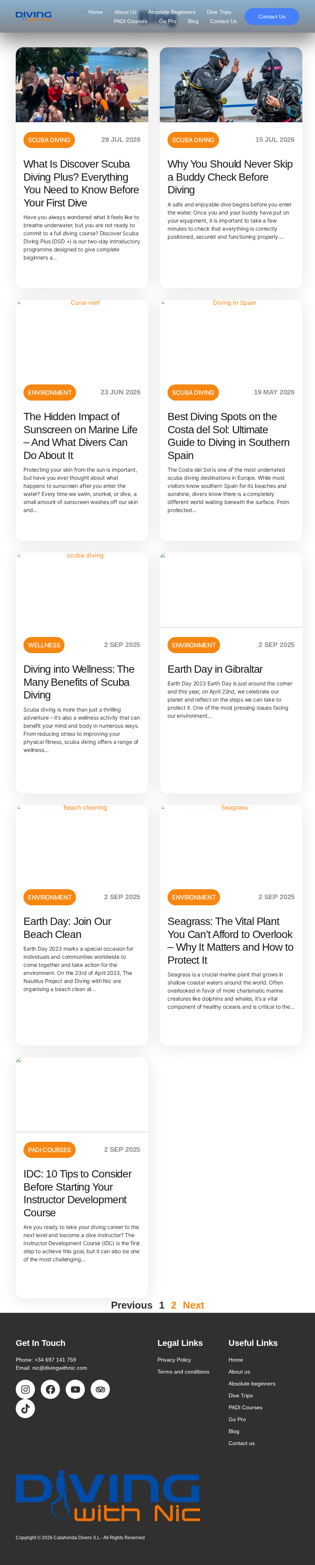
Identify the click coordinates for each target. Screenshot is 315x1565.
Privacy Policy (174, 1360)
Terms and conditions (183, 1372)
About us (125, 12)
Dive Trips (219, 12)
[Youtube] (75, 1389)
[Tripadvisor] (100, 1389)
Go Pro (167, 21)
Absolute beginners (172, 12)
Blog (193, 21)
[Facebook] (50, 1389)
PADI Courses (131, 21)
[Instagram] (25, 1389)
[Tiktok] (25, 1408)
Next (193, 1305)
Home (95, 12)
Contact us (223, 21)
